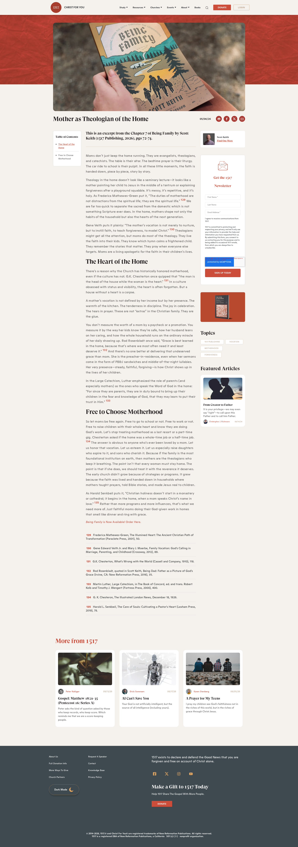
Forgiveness (211, 355)
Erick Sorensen (137, 691)
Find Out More (225, 140)
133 (88, 584)
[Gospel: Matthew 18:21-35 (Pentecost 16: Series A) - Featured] (85, 669)
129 (183, 199)
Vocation (234, 342)
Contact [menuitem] (92, 763)
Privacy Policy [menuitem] (95, 777)
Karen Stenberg (201, 691)
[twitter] (234, 119)
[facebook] (227, 119)
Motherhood (212, 348)
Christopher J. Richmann (219, 421)
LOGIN (241, 7)
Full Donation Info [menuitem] (58, 763)
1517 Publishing (212, 342)
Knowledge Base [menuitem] (96, 770)
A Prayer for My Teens (203, 698)
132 (105, 350)
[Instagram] (179, 774)
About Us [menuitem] (53, 756)
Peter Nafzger (72, 691)
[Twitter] (167, 774)
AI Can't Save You (135, 698)
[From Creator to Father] (222, 388)
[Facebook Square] (155, 774)
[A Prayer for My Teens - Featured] (213, 669)
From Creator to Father (218, 404)
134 (88, 441)
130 (172, 229)
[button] (206, 7)
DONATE (222, 7)
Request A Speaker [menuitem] (97, 756)
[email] (242, 119)
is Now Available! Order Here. (113, 522)
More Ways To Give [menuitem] (58, 770)
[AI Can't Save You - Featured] (149, 669)
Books (197, 7)
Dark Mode (60, 789)
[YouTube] (191, 774)
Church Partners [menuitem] (57, 777)
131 (166, 280)
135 (96, 502)
